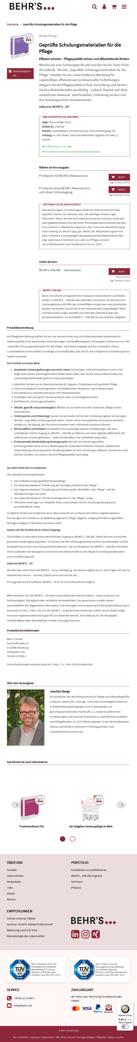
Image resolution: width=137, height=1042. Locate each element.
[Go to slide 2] (72, 839)
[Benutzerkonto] (104, 6)
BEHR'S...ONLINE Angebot (86, 875)
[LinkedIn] (75, 934)
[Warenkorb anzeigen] (113, 6)
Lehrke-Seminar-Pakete (21, 918)
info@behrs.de (16, 652)
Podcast (76, 887)
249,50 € (121, 189)
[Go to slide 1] (62, 839)
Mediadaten (14, 881)
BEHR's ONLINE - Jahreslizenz (60, 270)
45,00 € (121, 271)
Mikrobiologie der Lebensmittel (26, 936)
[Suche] (94, 6)
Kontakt (11, 870)
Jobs (10, 887)
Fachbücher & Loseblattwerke (89, 870)
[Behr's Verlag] (32, 6)
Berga (43, 36)
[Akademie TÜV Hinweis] (100, 969)
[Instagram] (85, 934)
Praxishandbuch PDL (31, 826)
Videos (11, 893)
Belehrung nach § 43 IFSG (22, 930)
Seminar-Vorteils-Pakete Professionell (29, 924)
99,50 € (121, 177)
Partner (11, 899)
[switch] (125, 1027)
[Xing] (96, 934)
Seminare (77, 881)
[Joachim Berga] (25, 717)
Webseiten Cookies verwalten (110, 1037)
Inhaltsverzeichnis (22, 73)
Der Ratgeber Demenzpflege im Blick (91, 826)
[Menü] (124, 6)
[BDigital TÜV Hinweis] (36, 969)
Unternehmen (15, 875)
